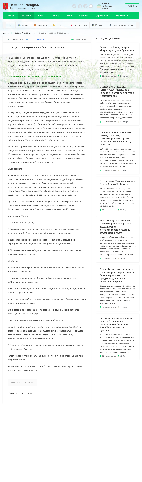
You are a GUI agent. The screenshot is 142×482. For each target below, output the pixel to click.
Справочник (102, 16)
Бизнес (25, 25)
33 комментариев (109, 76)
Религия (99, 25)
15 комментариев (109, 210)
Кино (69, 16)
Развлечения (121, 16)
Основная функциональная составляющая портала (34, 76)
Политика (42, 25)
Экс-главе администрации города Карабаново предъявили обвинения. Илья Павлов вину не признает (116, 324)
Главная (10, 16)
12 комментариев (109, 258)
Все (11, 25)
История (83, 16)
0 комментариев (79, 39)
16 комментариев (109, 170)
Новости (26, 16)
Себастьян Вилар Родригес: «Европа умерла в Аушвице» (117, 49)
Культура (60, 25)
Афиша (105, 8)
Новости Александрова (24, 33)
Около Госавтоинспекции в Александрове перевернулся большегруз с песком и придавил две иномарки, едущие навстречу (117, 275)
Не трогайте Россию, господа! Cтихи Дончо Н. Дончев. (117, 183)
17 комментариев (109, 122)
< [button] (4, 25)
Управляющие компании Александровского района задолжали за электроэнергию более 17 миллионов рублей (116, 226)
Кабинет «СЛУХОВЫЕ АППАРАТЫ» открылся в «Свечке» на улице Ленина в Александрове (117, 91)
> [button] (137, 25)
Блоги (41, 16)
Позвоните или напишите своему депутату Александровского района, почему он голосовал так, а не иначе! (116, 138)
